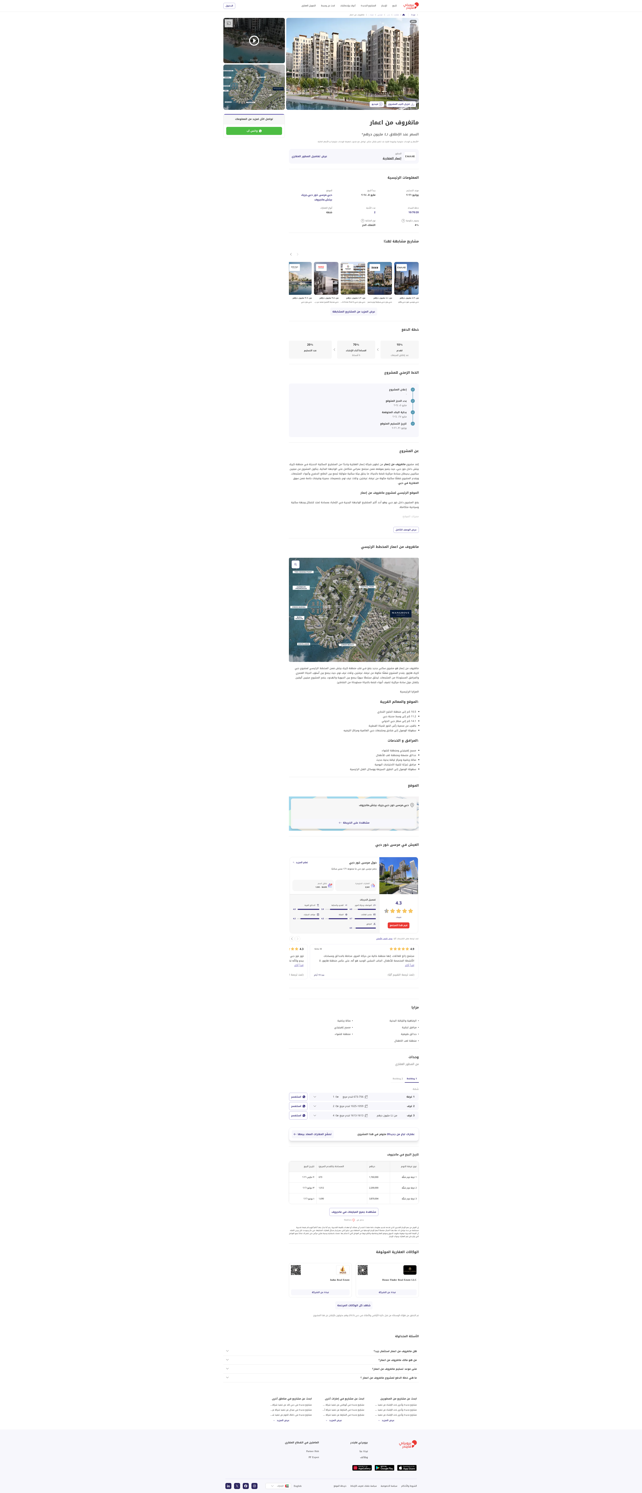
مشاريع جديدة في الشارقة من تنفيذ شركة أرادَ (343, 1410)
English (298, 1486)
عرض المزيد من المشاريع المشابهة (353, 311)
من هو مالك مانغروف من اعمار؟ (398, 1360)
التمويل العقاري (308, 6)
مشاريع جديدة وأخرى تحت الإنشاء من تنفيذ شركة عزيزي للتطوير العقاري (384, 1410)
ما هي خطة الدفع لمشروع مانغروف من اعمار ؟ (388, 1377)
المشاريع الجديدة (368, 6)
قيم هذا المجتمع (398, 925)
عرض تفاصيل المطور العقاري (309, 156)
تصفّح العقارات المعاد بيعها (315, 1134)
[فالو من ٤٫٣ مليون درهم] (406, 283)
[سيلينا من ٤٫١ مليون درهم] (379, 283)
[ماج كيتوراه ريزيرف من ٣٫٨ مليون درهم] (326, 283)
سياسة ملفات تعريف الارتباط (363, 1486)
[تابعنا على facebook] (246, 1486)
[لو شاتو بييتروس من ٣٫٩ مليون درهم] (299, 283)
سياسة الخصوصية (389, 1486)
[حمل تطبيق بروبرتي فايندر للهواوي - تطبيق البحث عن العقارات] (362, 1468)
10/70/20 (413, 212)
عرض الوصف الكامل (406, 530)
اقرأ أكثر (409, 965)
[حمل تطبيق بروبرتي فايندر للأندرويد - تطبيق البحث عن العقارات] (384, 1468)
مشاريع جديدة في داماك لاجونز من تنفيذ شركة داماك (287, 1415)
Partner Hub (312, 1451)
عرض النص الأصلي (384, 938)
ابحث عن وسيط (328, 6)
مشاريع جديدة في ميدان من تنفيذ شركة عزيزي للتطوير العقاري (283, 1410)
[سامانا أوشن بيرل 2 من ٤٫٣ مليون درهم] (353, 283)
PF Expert (314, 1457)
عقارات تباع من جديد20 (401, 1134)
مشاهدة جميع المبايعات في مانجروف (354, 1212)
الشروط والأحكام (409, 1486)
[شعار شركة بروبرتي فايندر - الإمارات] (411, 6)
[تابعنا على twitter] (237, 1486)
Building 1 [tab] (412, 1079)
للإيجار (384, 6)
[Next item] (291, 254)
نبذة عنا (363, 1451)
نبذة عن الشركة (387, 1292)
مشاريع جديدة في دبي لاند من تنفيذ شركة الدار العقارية (286, 1405)
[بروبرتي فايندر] (403, 15)
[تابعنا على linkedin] (228, 1486)
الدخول (229, 6)
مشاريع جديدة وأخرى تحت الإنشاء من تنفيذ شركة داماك (391, 1405)
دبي (388, 15)
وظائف (364, 1457)
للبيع (394, 6)
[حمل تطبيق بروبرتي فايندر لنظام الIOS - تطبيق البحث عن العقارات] (407, 1468)
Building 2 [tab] (398, 1079)
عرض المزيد (388, 1420)
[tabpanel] (354, 1103)
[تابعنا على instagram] (254, 1486)
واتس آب (252, 131)
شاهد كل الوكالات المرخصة (353, 1305)
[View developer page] (410, 156)
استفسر (296, 1096)
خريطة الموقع (340, 1486)
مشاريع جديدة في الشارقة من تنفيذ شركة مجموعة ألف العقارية (335, 1415)
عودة (413, 15)
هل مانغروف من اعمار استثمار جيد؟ (395, 1351)
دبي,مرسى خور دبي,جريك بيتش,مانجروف (316, 197)
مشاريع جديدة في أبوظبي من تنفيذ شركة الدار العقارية (339, 1405)
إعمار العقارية (392, 158)
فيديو (375, 104)
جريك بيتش (368, 15)
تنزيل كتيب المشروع (399, 104)
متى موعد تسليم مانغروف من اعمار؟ (394, 1369)
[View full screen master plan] (354, 610)
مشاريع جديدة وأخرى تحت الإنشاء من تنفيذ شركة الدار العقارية (388, 1415)
